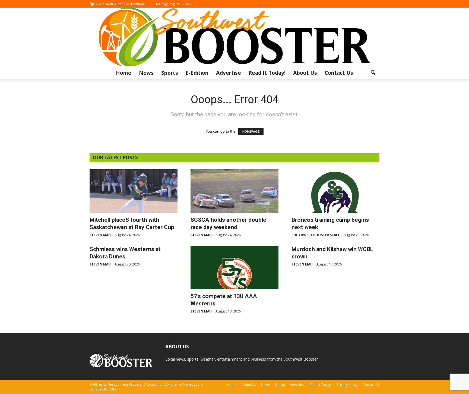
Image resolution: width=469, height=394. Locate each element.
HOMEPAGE (250, 131)
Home (123, 72)
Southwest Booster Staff (315, 235)
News (146, 72)
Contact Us (339, 72)
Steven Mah (100, 235)
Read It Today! (267, 72)
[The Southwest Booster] (234, 37)
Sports (169, 72)
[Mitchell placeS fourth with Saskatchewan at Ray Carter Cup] (134, 191)
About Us (305, 72)
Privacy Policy (347, 384)
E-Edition (197, 72)
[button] (372, 72)
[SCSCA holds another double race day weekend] (234, 191)
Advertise (228, 72)
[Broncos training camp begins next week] (335, 191)
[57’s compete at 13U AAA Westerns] (234, 267)
